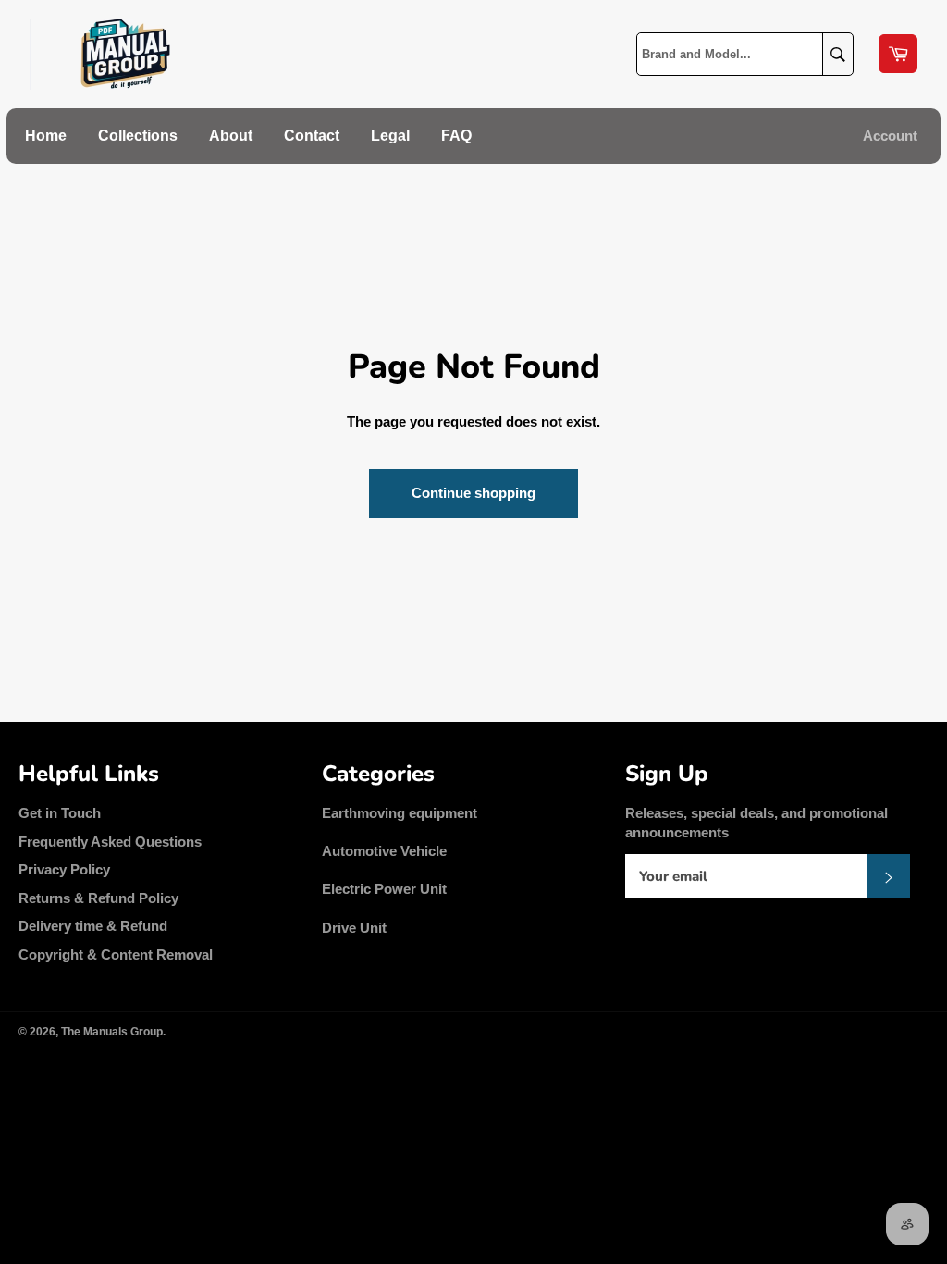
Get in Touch (59, 813)
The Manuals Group (112, 1031)
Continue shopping (473, 493)
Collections (138, 135)
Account (890, 135)
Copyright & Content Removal (115, 954)
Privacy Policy (64, 869)
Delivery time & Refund (92, 926)
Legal (390, 135)
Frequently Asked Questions (110, 841)
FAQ (456, 135)
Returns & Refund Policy (98, 898)
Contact (311, 135)
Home (46, 135)
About (230, 135)
